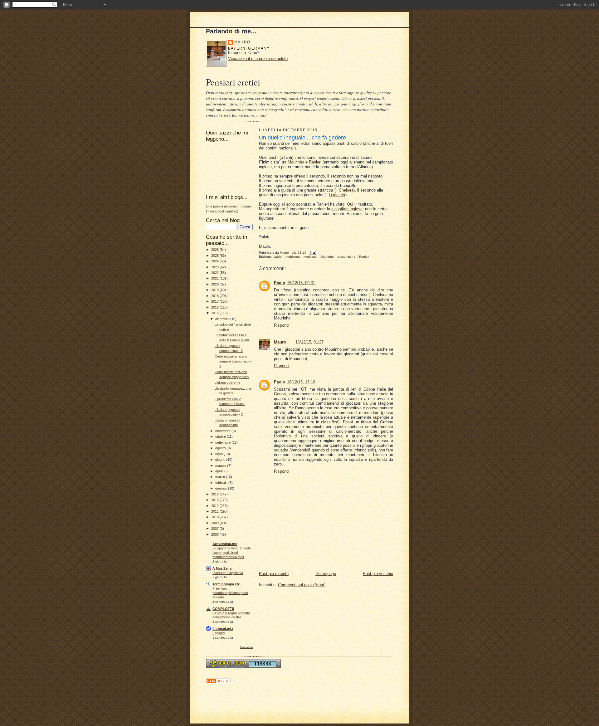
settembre (223, 442)
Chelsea (346, 190)
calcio (278, 256)
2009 (215, 523)
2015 (215, 313)
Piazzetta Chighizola (227, 573)
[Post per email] (313, 252)
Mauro (242, 42)
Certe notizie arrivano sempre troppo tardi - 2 (233, 361)
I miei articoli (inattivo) (222, 211)
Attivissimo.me (224, 544)
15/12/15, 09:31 (301, 282)
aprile (219, 471)
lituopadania (222, 629)
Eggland (218, 633)
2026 (215, 249)
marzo (220, 477)
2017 (215, 301)
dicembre (222, 319)
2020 (215, 284)
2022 (215, 273)
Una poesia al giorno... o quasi (228, 206)
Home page (325, 573)
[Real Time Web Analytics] (218, 682)
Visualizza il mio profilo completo (258, 58)
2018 (215, 296)
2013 (215, 500)
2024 (215, 261)
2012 (215, 506)
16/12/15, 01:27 (309, 342)
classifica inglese (347, 209)
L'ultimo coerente (227, 382)
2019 (215, 290)
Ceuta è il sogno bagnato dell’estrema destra (231, 615)
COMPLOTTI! (223, 609)
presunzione (346, 256)
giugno (220, 459)
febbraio (221, 483)
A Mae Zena (221, 568)
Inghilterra (292, 256)
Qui (350, 204)
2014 (215, 494)
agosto (220, 448)
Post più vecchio (378, 573)
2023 (215, 267)
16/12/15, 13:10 (301, 382)
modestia (310, 256)
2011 (215, 511)
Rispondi (282, 325)
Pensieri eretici (233, 82)
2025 (215, 255)
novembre (223, 431)
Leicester (337, 194)
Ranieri (315, 162)
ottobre (221, 436)
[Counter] (243, 667)
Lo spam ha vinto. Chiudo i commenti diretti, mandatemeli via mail (231, 552)
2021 (215, 278)
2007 (215, 528)
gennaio (221, 488)
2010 (215, 517)
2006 (215, 534)
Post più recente (274, 573)
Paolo (279, 282)
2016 (215, 307)
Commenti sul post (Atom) (301, 584)
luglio (219, 454)
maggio (221, 465)
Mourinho (296, 162)
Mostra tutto (246, 647)
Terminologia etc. (226, 584)
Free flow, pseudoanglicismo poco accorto (230, 593)
